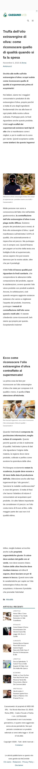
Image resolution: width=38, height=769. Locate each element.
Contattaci (19, 745)
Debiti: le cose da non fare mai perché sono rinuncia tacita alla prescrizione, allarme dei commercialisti (21, 679)
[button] (28, 21)
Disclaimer (19, 765)
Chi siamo (7, 762)
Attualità (9, 599)
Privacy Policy (27, 762)
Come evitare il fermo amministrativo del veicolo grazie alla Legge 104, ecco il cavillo (20, 631)
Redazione (17, 762)
